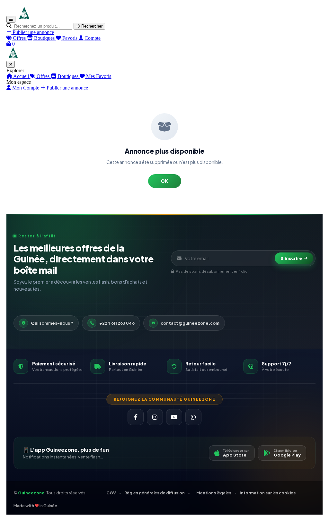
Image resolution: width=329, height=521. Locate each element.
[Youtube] (174, 417)
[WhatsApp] (193, 417)
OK (164, 181)
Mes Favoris (98, 76)
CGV (111, 492)
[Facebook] (136, 417)
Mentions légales (213, 492)
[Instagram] (155, 417)
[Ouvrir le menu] (10, 19)
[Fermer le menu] (10, 64)
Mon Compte (25, 87)
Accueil (21, 76)
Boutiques (68, 76)
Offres (43, 76)
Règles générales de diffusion (154, 492)
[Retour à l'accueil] (24, 19)
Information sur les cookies (268, 492)
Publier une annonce (66, 87)
